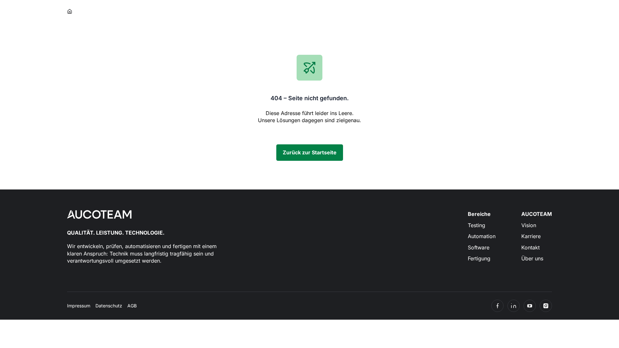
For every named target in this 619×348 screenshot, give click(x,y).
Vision (528, 225)
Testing (476, 225)
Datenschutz (108, 305)
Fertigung (479, 258)
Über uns (532, 258)
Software (478, 247)
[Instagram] (546, 306)
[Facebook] (497, 306)
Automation (482, 236)
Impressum (78, 305)
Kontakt (530, 247)
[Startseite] (70, 11)
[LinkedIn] (513, 306)
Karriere (531, 236)
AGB (132, 305)
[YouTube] (530, 306)
